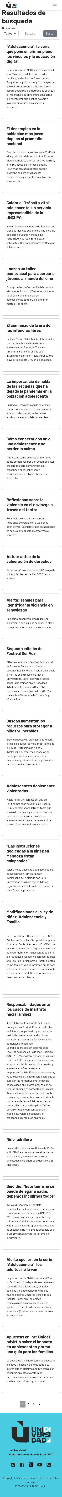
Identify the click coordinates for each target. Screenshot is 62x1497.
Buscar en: (9, 28)
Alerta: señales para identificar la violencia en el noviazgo (30, 604)
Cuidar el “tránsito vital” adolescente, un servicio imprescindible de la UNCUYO (29, 210)
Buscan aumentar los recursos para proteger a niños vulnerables (29, 725)
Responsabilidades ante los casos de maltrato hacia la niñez (28, 1009)
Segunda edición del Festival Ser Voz (25, 651)
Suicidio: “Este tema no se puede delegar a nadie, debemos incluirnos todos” (31, 1191)
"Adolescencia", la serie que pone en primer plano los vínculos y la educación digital (31, 54)
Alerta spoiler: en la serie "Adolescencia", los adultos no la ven (29, 1264)
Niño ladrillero (19, 1139)
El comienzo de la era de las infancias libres (28, 328)
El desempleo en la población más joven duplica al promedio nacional (25, 136)
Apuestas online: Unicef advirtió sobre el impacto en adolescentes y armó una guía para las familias (30, 1344)
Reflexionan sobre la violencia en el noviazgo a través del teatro (30, 504)
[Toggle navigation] (55, 4)
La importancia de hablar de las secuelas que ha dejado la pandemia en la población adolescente (29, 389)
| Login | (43, 1486)
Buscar (50, 33)
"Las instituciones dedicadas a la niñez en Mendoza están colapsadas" (28, 853)
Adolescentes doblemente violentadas (31, 788)
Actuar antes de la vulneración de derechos (29, 559)
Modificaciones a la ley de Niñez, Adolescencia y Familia (30, 916)
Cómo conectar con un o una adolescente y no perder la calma (28, 443)
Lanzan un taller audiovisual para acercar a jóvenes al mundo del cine (31, 273)
